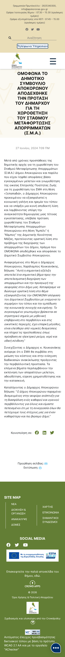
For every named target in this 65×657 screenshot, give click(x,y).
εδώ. (37, 575)
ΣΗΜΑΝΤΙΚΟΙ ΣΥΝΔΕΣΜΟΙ (50, 520)
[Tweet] (52, 433)
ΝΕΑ (13, 504)
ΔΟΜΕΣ (15, 524)
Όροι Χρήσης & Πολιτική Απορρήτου (32, 597)
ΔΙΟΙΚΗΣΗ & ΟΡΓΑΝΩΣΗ (18, 511)
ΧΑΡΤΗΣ (47, 506)
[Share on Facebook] (37, 433)
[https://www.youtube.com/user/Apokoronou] (38, 29)
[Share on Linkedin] (44, 433)
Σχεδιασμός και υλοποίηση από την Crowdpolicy (32, 618)
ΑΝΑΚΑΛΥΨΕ (19, 519)
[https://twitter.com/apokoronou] (32, 29)
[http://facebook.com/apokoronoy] (26, 29)
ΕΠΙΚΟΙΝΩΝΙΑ (50, 512)
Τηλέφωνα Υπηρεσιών (32, 46)
